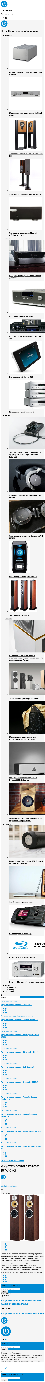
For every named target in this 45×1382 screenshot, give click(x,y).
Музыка (8, 986)
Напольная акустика (9, 1001)
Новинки (8, 619)
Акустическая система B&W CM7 (16, 1005)
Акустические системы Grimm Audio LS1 (19, 1020)
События (13, 988)
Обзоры (8, 239)
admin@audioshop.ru (9, 1186)
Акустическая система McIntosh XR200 (19, 1052)
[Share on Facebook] (24, 1244)
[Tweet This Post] (24, 1008)
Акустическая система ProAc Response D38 (21, 1131)
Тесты (7, 416)
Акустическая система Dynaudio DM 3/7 (19, 1082)
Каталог (8, 36)
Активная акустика (8, 1016)
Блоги (11, 990)
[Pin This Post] (24, 1010)
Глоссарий (9, 991)
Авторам (8, 10)
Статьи (8, 824)
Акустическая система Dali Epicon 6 (17, 1067)
